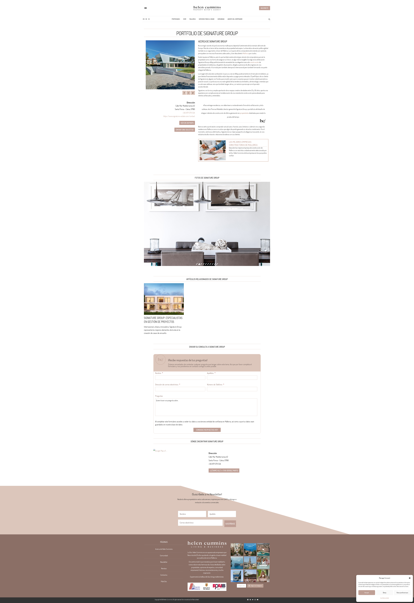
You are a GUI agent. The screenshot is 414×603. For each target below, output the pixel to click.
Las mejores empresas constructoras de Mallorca (243, 143)
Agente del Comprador (235, 19)
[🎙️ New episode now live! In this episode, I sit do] (263, 562)
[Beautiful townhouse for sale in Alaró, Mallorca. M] (263, 549)
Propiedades (176, 19)
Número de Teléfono (215, 384)
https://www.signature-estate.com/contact (179, 116)
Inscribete (264, 8)
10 (217, 264)
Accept (367, 593)
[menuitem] (143, 19)
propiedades (244, 113)
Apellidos (211, 373)
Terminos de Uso (186, 599)
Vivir (184, 19)
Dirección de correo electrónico (167, 384)
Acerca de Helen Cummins (163, 549)
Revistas (164, 568)
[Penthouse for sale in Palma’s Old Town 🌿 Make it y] (250, 562)
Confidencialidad (384, 598)
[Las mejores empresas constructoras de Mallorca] (213, 150)
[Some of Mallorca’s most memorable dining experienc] (250, 576)
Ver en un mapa (187, 123)
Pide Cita (164, 581)
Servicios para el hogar (206, 19)
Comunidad (221, 19)
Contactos (163, 575)
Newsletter (163, 562)
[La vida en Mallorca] (207, 8)
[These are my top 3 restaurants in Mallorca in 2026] (263, 576)
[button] (410, 578)
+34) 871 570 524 (189, 113)
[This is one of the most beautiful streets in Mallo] (237, 549)
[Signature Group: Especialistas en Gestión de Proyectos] (164, 299)
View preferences (402, 593)
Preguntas (159, 396)
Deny (384, 593)
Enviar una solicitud (185, 129)
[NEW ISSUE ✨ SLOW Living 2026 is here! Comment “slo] (237, 576)
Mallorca (192, 19)
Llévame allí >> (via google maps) (224, 470)
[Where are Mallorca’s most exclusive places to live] (237, 562)
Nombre (159, 373)
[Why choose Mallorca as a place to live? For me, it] (250, 549)
